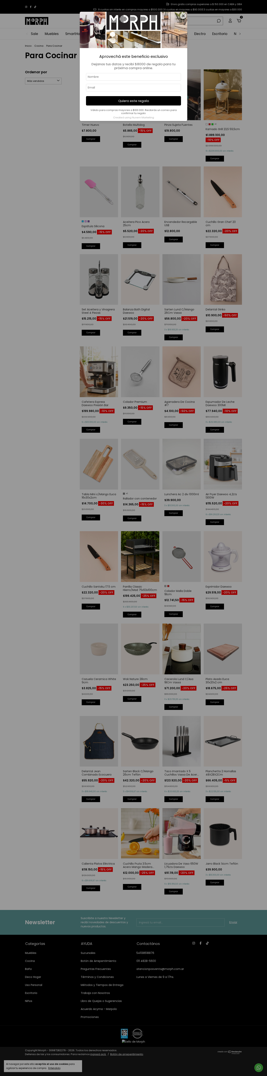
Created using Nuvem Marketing (133, 117)
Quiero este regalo (133, 100)
